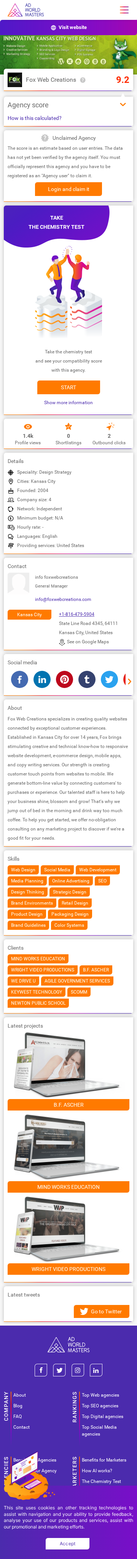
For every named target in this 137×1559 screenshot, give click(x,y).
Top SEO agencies (100, 1405)
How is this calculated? (35, 118)
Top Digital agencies (102, 1416)
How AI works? (97, 1470)
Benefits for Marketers (104, 1460)
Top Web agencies (100, 1395)
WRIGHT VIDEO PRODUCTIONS (68, 1269)
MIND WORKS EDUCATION (68, 1187)
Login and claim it (68, 189)
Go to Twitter (106, 1311)
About (19, 1395)
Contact (21, 1427)
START (68, 387)
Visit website (73, 27)
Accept (68, 1543)
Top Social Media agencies (99, 1431)
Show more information (68, 402)
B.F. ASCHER (69, 1105)
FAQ (17, 1416)
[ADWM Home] (68, 1340)
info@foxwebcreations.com (63, 599)
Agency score (28, 105)
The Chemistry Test (101, 1481)
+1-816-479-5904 (76, 614)
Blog (17, 1405)
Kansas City (29, 614)
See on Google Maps (88, 641)
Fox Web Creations (51, 79)
